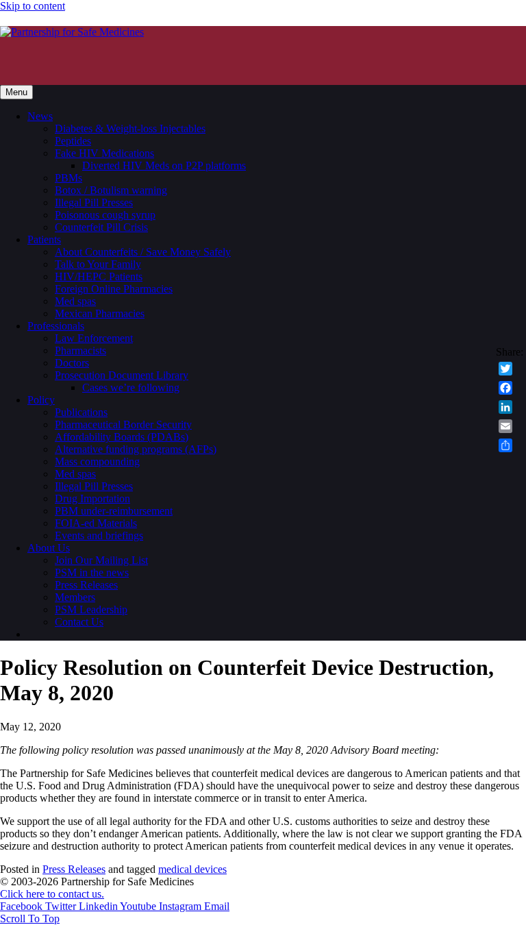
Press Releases (86, 585)
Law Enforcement (94, 338)
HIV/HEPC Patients (98, 276)
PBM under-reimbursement (114, 511)
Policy (41, 400)
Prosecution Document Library (121, 375)
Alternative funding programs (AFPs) (135, 449)
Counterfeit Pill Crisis (101, 227)
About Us (48, 548)
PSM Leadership (91, 609)
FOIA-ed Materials (96, 523)
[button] (30, 918)
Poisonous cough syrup (105, 215)
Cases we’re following (130, 387)
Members (75, 597)
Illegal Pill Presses (94, 202)
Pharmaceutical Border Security (123, 424)
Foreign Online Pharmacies (114, 289)
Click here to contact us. (52, 894)
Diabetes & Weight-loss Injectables (130, 128)
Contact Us (79, 622)
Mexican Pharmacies (100, 313)
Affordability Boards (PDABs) (121, 437)
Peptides (73, 141)
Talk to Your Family (98, 264)
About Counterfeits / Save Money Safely (143, 252)
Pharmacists (80, 350)
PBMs (68, 178)
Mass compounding (97, 461)
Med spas (75, 301)
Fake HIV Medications (104, 153)
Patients (44, 239)
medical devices (192, 869)
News (40, 116)
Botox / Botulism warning (111, 190)
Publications (81, 412)
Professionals (55, 326)
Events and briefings (99, 535)
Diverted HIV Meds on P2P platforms (164, 165)
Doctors (72, 363)
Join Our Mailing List (101, 560)
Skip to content (32, 6)
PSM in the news (92, 572)
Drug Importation (92, 498)
